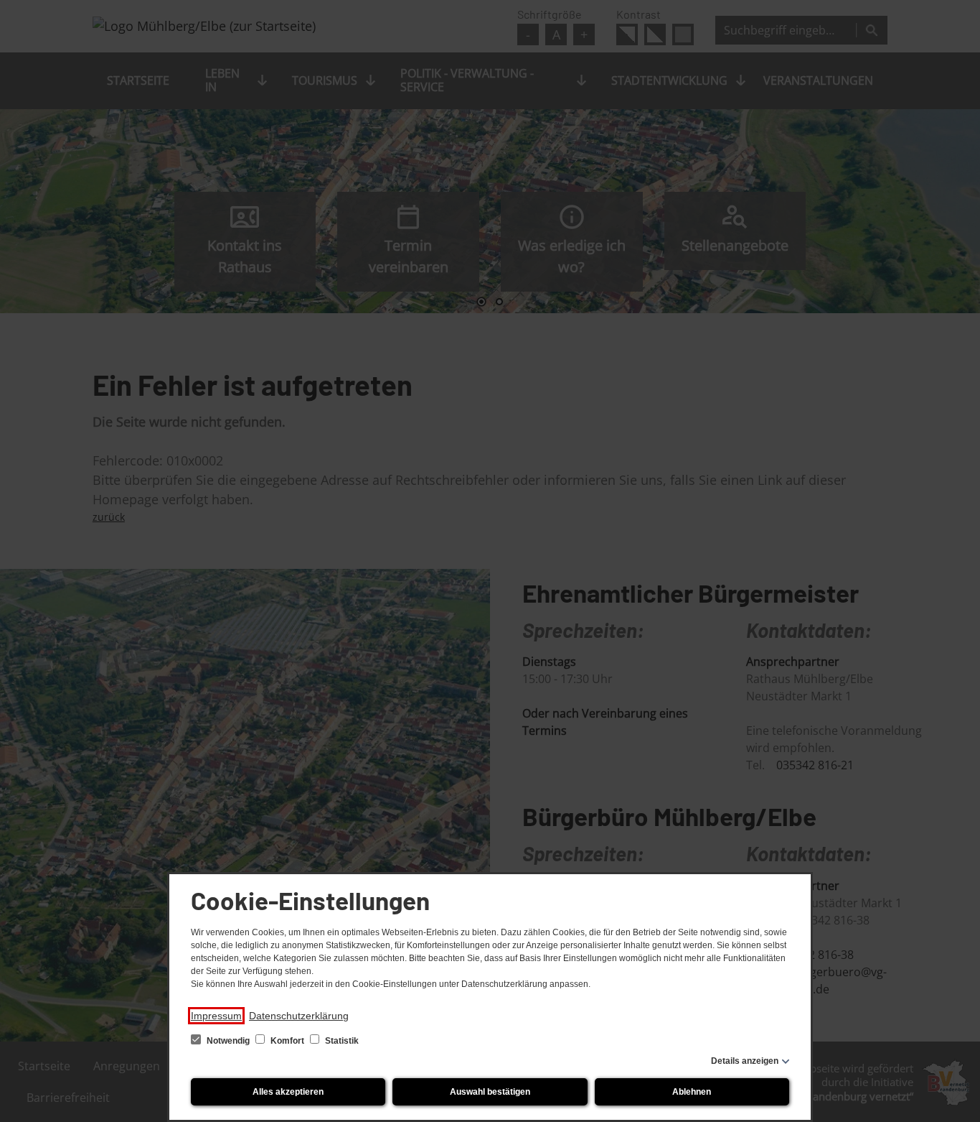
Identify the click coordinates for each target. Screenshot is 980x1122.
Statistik (341, 1041)
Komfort (287, 1041)
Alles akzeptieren (288, 1092)
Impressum (216, 1015)
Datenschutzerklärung (299, 1015)
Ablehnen (691, 1092)
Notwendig (228, 1041)
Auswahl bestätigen (490, 1092)
